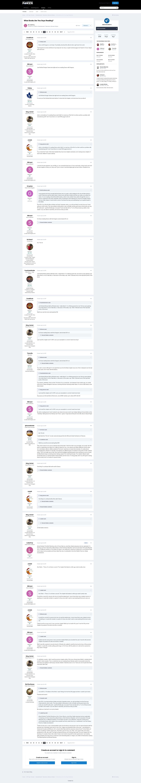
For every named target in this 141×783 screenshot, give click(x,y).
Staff (37, 11)
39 (57, 32)
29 (30, 32)
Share (78, 25)
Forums (24, 11)
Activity (49, 7)
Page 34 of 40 (71, 32)
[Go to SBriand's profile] (29, 71)
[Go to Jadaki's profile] (29, 147)
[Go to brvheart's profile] (29, 247)
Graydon (30, 186)
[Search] (117, 8)
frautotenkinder (30, 270)
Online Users (44, 11)
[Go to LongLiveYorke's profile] (98, 85)
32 (39, 32)
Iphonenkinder (29, 425)
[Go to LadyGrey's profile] (25, 25)
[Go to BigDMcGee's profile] (98, 44)
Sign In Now (74, 762)
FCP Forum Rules (101, 28)
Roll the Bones (29, 684)
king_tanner (30, 112)
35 (47, 32)
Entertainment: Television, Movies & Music (48, 26)
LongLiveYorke (103, 84)
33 (41, 32)
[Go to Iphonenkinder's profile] (29, 433)
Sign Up (115, 3)
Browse (43, 7)
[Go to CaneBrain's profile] (29, 45)
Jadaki (30, 140)
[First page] (24, 32)
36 (49, 32)
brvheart (30, 239)
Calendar (31, 11)
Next (61, 32)
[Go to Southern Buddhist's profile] (109, 44)
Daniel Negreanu (35, 7)
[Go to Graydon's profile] (29, 193)
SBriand (29, 64)
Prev (27, 32)
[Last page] (65, 32)
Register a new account (42, 762)
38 (55, 32)
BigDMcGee (103, 44)
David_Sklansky (104, 67)
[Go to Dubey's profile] (29, 95)
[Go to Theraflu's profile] (29, 360)
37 (52, 32)
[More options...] (91, 38)
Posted (41, 37)
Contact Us (70, 780)
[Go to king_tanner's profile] (29, 119)
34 (44, 32)
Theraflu (30, 353)
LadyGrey (31, 24)
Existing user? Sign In (104, 3)
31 (36, 32)
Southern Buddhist (116, 44)
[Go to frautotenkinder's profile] (29, 279)
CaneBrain (29, 37)
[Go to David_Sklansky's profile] (98, 67)
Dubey (30, 88)
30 (33, 32)
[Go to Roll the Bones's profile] (29, 691)
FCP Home (26, 7)
